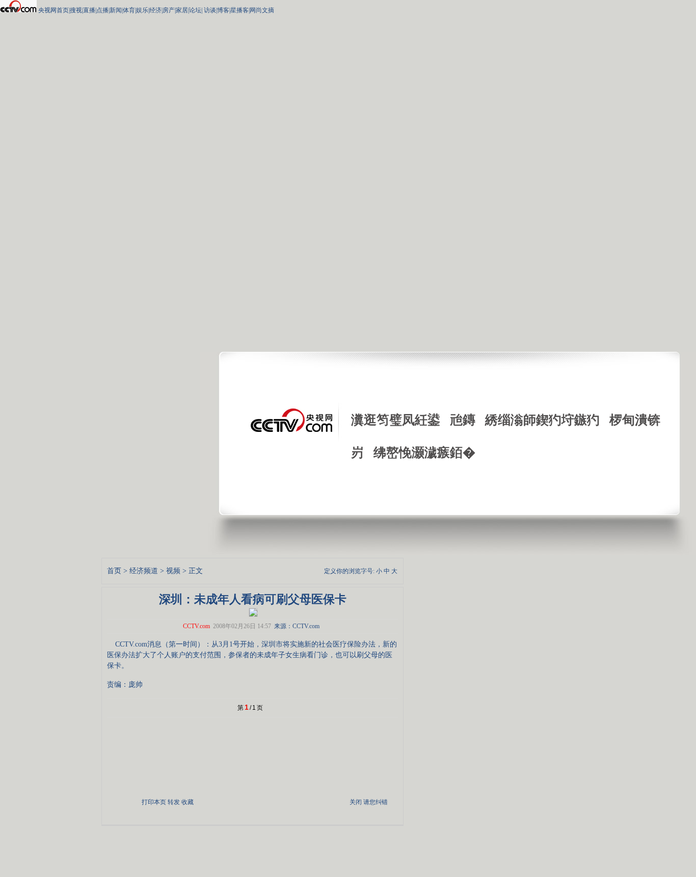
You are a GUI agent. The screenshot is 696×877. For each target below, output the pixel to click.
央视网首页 (53, 10)
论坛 (195, 10)
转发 (174, 802)
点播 (102, 10)
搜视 (76, 10)
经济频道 (143, 571)
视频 (173, 571)
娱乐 (142, 10)
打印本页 (154, 802)
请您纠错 (375, 802)
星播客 (239, 10)
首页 (114, 571)
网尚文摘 (262, 10)
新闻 (116, 10)
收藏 (187, 802)
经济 (155, 10)
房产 (169, 10)
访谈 (209, 10)
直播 (89, 10)
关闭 (356, 802)
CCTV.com (196, 626)
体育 (129, 10)
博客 (223, 10)
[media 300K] (253, 611)
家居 (182, 10)
